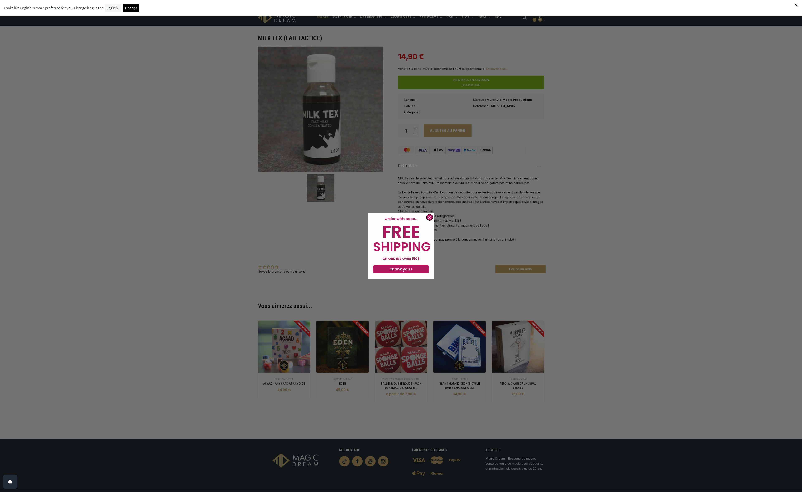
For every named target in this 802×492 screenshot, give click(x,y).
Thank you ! (401, 269)
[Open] (10, 482)
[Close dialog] (429, 217)
